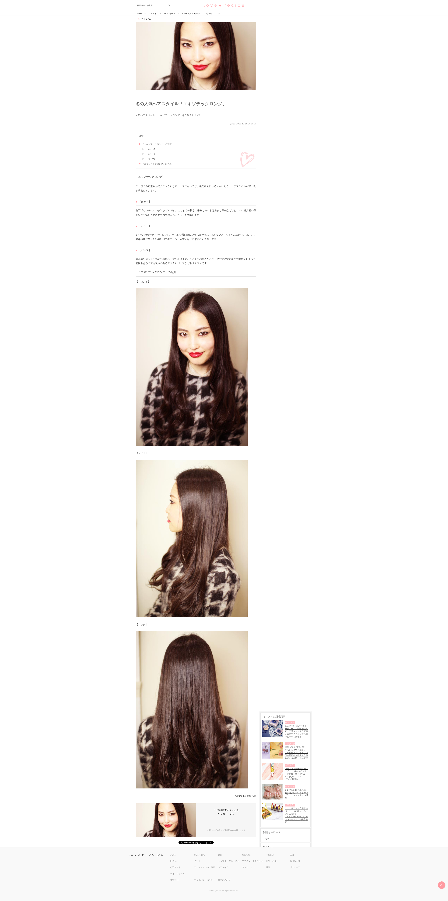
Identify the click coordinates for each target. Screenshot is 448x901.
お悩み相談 (295, 861)
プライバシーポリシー (204, 880)
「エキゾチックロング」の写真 (157, 164)
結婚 (220, 855)
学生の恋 (270, 855)
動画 (268, 867)
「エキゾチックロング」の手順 (157, 144)
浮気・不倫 (271, 861)
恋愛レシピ (224, 5)
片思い (173, 855)
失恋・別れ (199, 855)
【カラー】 (151, 154)
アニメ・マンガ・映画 (204, 867)
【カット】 (151, 149)
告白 (292, 855)
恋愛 (267, 838)
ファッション (248, 867)
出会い (173, 861)
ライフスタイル (177, 873)
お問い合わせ (224, 880)
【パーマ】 (151, 159)
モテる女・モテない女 (252, 861)
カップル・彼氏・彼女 (228, 861)
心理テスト (175, 867)
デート (197, 861)
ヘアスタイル (145, 19)
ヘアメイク (223, 867)
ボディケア (295, 867)
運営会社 (174, 880)
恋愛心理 (246, 855)
